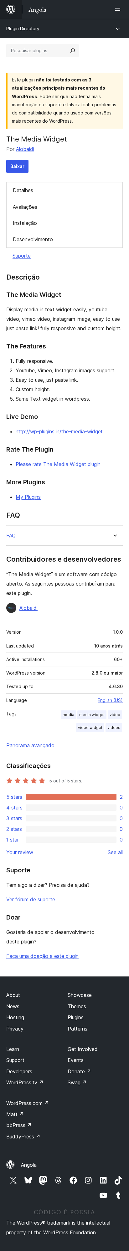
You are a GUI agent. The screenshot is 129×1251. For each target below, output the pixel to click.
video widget (90, 727)
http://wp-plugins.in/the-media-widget (59, 431)
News (12, 1006)
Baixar (17, 166)
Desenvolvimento (33, 239)
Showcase (80, 995)
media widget (92, 714)
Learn (12, 1049)
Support (15, 1060)
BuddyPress (23, 1136)
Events (76, 1060)
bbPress (19, 1125)
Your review (19, 852)
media (68, 714)
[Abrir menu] (119, 9)
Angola (29, 1165)
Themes (77, 1006)
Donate (79, 1071)
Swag (77, 1082)
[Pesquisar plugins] (72, 50)
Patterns (77, 1029)
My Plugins (28, 497)
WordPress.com (27, 1103)
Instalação (25, 223)
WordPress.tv (25, 1082)
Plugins (76, 1017)
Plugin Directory (22, 28)
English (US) (110, 700)
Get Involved (83, 1049)
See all (115, 852)
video (115, 714)
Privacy (14, 1029)
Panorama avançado (30, 745)
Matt (15, 1114)
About (13, 995)
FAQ (11, 536)
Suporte (22, 256)
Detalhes (23, 190)
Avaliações (25, 207)
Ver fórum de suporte (30, 899)
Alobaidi (25, 149)
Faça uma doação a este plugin (42, 956)
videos (113, 727)
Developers (19, 1071)
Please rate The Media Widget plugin (58, 464)
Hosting (15, 1017)
